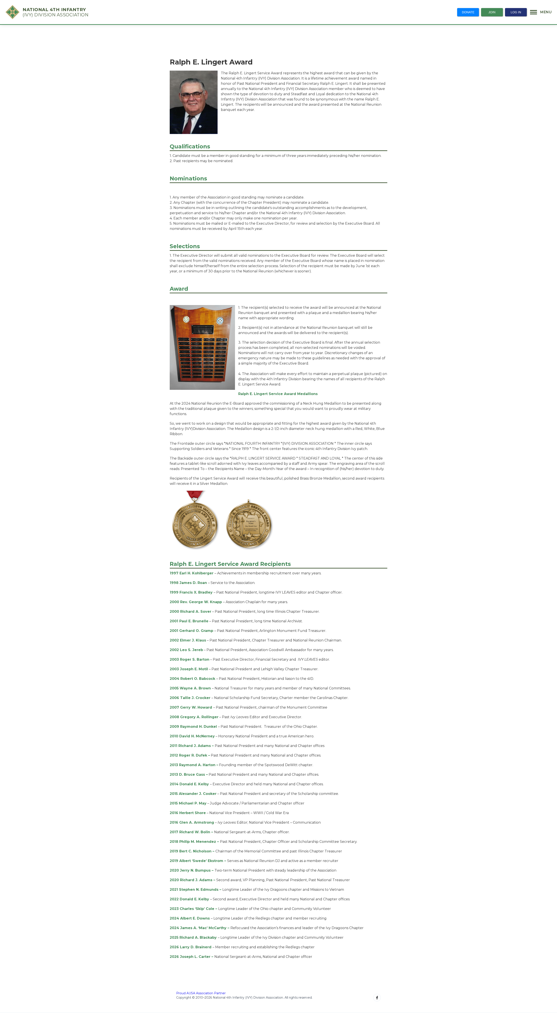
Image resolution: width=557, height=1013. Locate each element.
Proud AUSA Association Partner (201, 993)
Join (491, 12)
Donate (468, 12)
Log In (516, 12)
